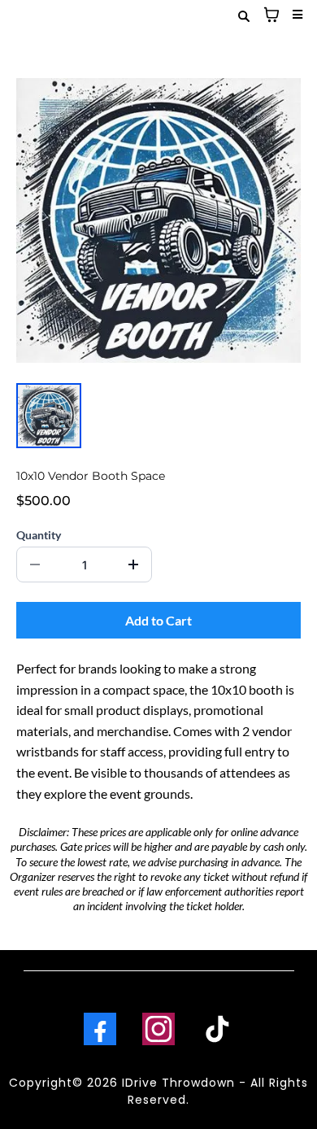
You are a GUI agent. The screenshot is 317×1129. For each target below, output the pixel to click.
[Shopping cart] (271, 15)
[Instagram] (158, 1029)
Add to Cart (158, 620)
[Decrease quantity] (34, 564)
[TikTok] (217, 1029)
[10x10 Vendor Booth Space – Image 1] (48, 415)
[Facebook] (100, 1029)
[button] (295, 14)
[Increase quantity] (133, 564)
